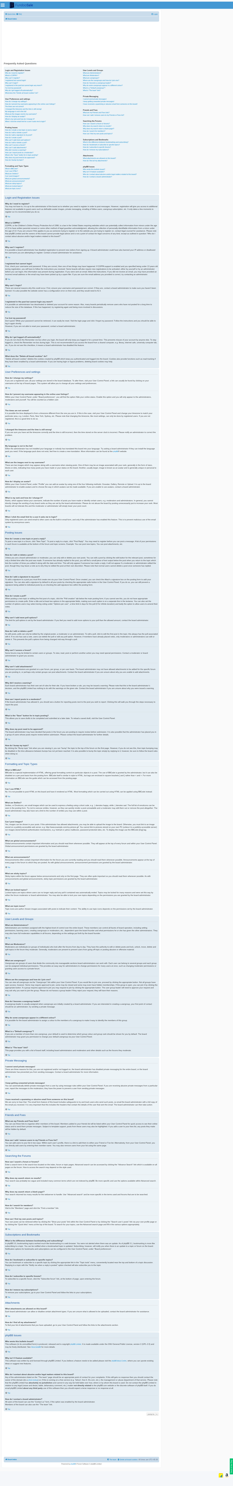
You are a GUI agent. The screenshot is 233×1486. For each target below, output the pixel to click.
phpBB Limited (75, 1344)
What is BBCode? (11, 169)
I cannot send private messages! (95, 99)
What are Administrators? (92, 73)
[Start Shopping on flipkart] (221, 1475)
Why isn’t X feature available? (94, 172)
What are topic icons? (13, 189)
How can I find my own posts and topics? (98, 134)
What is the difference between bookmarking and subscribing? (106, 142)
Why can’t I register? (12, 78)
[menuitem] (19, 14)
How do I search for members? (94, 131)
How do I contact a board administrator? (97, 177)
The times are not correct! (14, 106)
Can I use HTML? (11, 171)
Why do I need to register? (14, 73)
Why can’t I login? (11, 83)
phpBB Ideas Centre (119, 1361)
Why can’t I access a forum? (15, 145)
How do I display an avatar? (15, 116)
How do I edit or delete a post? (16, 133)
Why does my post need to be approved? (20, 158)
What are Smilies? (11, 174)
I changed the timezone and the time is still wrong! (23, 109)
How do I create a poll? (13, 138)
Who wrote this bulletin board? (94, 169)
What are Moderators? (91, 75)
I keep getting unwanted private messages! (98, 101)
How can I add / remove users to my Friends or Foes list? (103, 115)
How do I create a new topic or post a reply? (21, 130)
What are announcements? (15, 181)
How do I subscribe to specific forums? (97, 147)
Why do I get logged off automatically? (19, 90)
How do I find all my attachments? (95, 161)
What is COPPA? (11, 75)
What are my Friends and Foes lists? (96, 113)
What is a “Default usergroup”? (94, 88)
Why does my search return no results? (97, 126)
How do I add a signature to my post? (18, 135)
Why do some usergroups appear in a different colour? (103, 85)
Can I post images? (12, 176)
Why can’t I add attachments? (16, 148)
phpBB (115, 451)
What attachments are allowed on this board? (99, 158)
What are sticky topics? (13, 183)
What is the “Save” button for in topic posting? (21, 155)
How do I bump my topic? (14, 160)
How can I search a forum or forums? (96, 124)
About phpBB (36, 1347)
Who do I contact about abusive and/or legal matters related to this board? (110, 174)
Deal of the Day (231, 1466)
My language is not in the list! (15, 111)
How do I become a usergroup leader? (97, 83)
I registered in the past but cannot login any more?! (23, 85)
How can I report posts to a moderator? (19, 153)
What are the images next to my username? (21, 114)
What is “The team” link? (92, 90)
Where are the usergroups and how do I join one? (101, 80)
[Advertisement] (81, 41)
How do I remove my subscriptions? (96, 150)
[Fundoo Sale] (20, 5)
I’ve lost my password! (13, 88)
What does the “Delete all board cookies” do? (21, 93)
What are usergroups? (91, 78)
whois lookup (33, 1380)
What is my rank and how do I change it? (20, 119)
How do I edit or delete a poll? (16, 143)
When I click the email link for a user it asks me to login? (25, 121)
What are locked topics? (14, 186)
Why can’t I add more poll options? (17, 140)
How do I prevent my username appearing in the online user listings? (30, 104)
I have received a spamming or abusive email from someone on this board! (110, 104)
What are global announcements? (17, 179)
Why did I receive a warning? (15, 150)
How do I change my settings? (16, 101)
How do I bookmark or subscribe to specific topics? (101, 145)
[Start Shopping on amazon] (227, 1475)
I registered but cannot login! (15, 80)
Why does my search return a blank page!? (98, 129)
